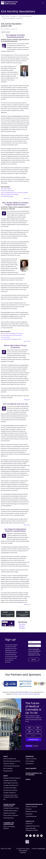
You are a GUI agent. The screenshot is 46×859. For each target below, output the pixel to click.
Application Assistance (9, 813)
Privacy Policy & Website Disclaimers (24, 850)
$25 (29, 732)
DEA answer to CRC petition (7, 190)
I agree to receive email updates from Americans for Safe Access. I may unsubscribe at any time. (34, 652)
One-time (28, 746)
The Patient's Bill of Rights (10, 788)
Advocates (28, 809)
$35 (37, 728)
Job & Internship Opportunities (11, 766)
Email (9, 848)
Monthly (36, 746)
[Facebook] (30, 835)
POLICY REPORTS (31, 768)
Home (3, 16)
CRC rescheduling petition (7, 196)
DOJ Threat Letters (5, 337)
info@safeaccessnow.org (32, 826)
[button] (4, 683)
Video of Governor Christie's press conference (12, 333)
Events (28, 779)
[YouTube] (38, 835)
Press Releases (29, 763)
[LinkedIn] (41, 835)
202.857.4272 (29, 823)
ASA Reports (14, 16)
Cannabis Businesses (31, 816)
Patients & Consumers (31, 806)
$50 (29, 728)
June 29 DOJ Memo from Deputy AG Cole (11, 339)
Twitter (23, 626)
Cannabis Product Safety (10, 780)
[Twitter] (27, 835)
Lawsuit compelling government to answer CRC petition (14, 192)
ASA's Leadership (7, 768)
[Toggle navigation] (43, 3)
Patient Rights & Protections (10, 783)
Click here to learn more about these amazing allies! (26, 694)
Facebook (22, 624)
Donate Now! (33, 740)
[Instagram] (34, 835)
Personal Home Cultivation (10, 790)
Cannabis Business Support (10, 810)
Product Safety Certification (10, 815)
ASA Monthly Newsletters (25, 16)
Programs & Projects (8, 763)
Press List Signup (30, 761)
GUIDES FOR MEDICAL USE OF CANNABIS (34, 774)
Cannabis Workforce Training (11, 808)
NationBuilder (41, 848)
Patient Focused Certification (9, 805)
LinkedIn (23, 628)
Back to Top (27, 198)
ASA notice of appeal (6, 188)
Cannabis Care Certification (8, 823)
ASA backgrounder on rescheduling (9, 194)
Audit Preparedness (8, 818)
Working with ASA (8, 771)
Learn (7, 16)
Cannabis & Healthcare (9, 792)
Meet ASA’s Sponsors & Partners (11, 761)
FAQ (4, 799)
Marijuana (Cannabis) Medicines (11, 778)
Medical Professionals (31, 811)
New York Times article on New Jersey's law (11, 335)
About (5, 756)
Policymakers (29, 814)
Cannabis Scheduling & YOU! (10, 785)
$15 (38, 732)
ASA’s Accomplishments (9, 758)
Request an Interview (31, 758)
